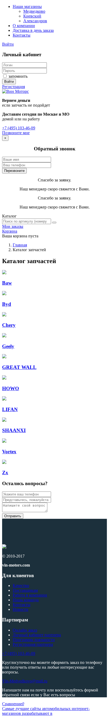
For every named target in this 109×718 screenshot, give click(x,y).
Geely (8, 346)
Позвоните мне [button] (16, 132)
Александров (35, 21)
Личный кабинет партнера (37, 635)
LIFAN (10, 409)
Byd (6, 304)
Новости (20, 609)
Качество (21, 585)
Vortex (9, 451)
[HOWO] (4, 378)
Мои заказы (12, 226)
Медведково (34, 11)
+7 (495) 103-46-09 (18, 128)
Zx (5, 472)
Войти (8, 44)
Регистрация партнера (33, 644)
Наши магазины (27, 6)
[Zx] (4, 462)
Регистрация (13, 86)
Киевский (32, 16)
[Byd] (4, 293)
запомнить (17, 76)
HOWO (10, 388)
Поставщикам (25, 590)
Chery (9, 325)
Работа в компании (30, 595)
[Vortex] (4, 441)
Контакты (21, 35)
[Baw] (4, 273)
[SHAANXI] (4, 420)
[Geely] (4, 336)
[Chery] (4, 315)
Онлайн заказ (25, 630)
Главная (20, 245)
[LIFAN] (4, 399)
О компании (24, 25)
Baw (7, 283)
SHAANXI (14, 430)
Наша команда (26, 600)
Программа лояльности (34, 639)
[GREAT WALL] (4, 357)
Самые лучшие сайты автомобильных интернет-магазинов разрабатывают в (46, 711)
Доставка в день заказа (33, 30)
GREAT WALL (19, 367)
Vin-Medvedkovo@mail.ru (24, 681)
